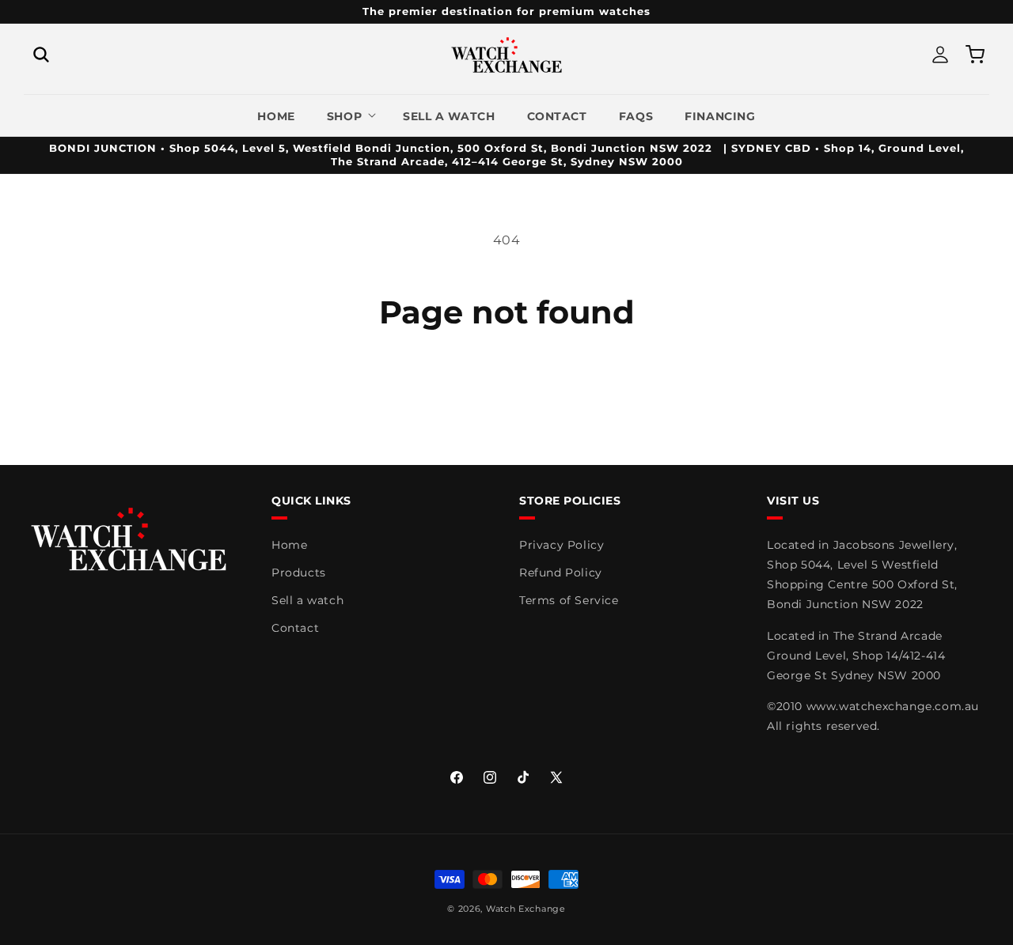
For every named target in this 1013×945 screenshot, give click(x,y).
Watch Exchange (526, 908)
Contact (295, 628)
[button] (41, 54)
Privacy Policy (561, 545)
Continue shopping (506, 390)
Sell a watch (307, 600)
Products (298, 572)
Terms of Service (569, 600)
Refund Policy (560, 572)
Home (289, 545)
